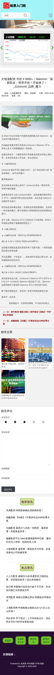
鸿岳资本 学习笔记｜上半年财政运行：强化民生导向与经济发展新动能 (28, 619)
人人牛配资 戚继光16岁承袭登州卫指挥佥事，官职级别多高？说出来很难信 (27, 577)
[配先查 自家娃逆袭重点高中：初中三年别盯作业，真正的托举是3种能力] (40, 349)
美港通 (8, 640)
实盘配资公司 (21, 640)
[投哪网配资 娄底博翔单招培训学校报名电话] (13, 381)
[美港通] (15, 5)
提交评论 (8, 489)
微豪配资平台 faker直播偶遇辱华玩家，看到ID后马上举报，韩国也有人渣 (28, 540)
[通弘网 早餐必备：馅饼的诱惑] (13, 349)
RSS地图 (30, 663)
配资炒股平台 (46, 640)
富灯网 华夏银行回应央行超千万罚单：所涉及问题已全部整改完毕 (28, 588)
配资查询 (33, 640)
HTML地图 (39, 663)
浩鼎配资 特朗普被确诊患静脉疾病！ (24, 510)
